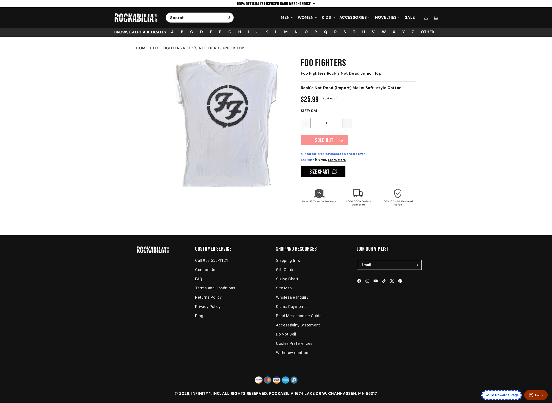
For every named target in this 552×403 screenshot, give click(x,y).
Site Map (284, 288)
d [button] (201, 31)
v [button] (373, 31)
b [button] (182, 31)
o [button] (306, 31)
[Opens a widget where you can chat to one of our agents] (536, 395)
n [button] (296, 31)
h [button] (239, 31)
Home (142, 48)
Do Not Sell (286, 334)
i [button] (248, 31)
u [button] (363, 31)
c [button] (191, 31)
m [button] (286, 31)
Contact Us (205, 269)
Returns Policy (208, 297)
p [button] (316, 31)
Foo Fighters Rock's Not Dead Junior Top (198, 48)
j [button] (257, 31)
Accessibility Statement (298, 325)
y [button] (403, 31)
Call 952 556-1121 (211, 260)
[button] (435, 17)
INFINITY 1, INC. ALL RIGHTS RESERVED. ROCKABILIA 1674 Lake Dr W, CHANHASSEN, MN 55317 (284, 393)
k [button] (266, 31)
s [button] (344, 31)
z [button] (413, 31)
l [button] (276, 31)
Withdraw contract (293, 352)
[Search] (229, 17)
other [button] (427, 31)
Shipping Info (288, 260)
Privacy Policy (208, 306)
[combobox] (200, 17)
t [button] (354, 31)
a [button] (172, 31)
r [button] (335, 31)
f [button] (220, 31)
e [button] (211, 31)
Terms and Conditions (215, 288)
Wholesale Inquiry (292, 297)
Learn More (337, 160)
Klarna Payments (291, 306)
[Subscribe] (416, 265)
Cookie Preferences (294, 343)
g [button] (230, 31)
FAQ (198, 279)
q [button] (325, 31)
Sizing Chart (287, 279)
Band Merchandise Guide (298, 316)
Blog (199, 316)
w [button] (384, 31)
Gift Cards (285, 269)
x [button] (394, 31)
